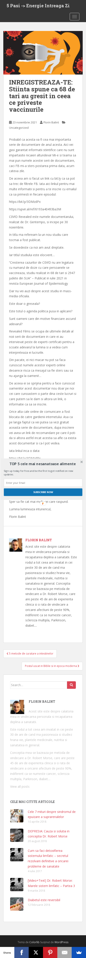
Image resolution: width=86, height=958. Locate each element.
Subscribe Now (43, 492)
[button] (42, 464)
